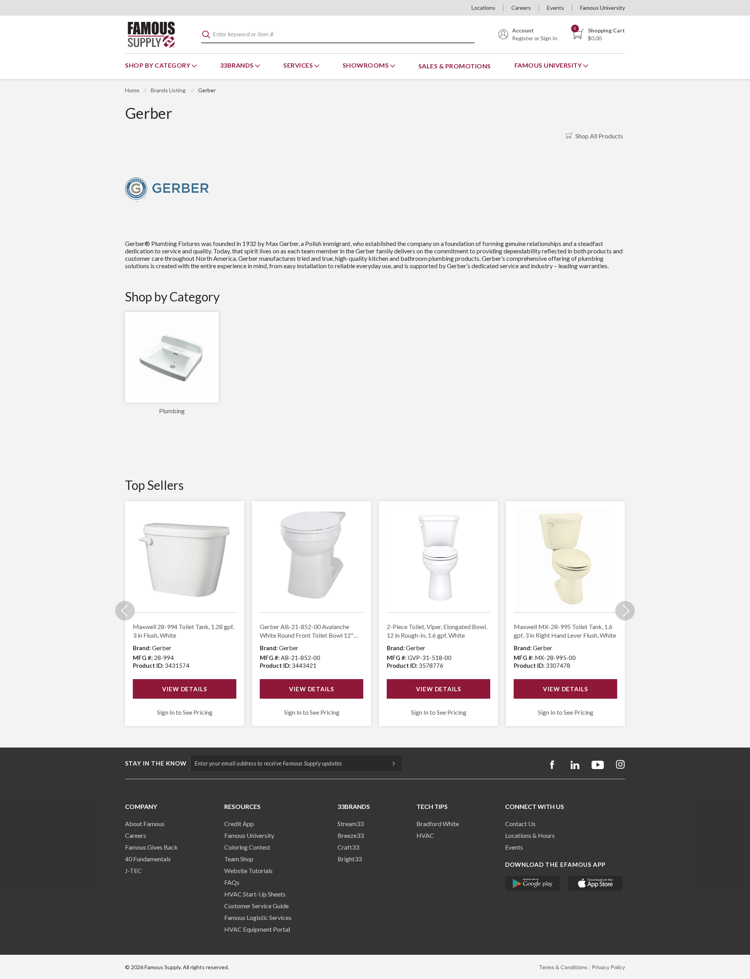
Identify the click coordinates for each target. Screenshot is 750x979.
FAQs (231, 882)
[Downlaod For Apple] (595, 883)
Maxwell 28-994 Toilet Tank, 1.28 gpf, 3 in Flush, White (183, 631)
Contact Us (520, 823)
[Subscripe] (390, 763)
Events (555, 7)
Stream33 (351, 823)
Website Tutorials (248, 870)
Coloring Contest (247, 847)
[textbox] (338, 34)
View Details (184, 688)
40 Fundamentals (148, 858)
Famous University (602, 7)
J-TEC (133, 870)
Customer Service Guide (256, 905)
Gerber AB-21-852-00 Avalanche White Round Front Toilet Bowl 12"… (309, 631)
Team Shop (239, 858)
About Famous (144, 823)
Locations (483, 7)
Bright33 (350, 858)
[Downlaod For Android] (532, 883)
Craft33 (348, 847)
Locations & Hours (530, 835)
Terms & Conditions (563, 967)
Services (298, 65)
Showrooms (366, 65)
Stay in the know (156, 763)
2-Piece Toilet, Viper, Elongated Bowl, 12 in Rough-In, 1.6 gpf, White (437, 631)
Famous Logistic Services (257, 917)
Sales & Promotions (454, 66)
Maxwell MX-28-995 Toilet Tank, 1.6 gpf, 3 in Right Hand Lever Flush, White (565, 631)
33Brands (237, 65)
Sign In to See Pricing (184, 712)
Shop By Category (158, 65)
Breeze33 (351, 835)
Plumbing (172, 410)
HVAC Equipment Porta (256, 929)
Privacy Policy (608, 967)
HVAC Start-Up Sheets (255, 894)
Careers (521, 7)
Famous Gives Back (151, 847)
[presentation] (125, 610)
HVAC (425, 835)
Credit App (239, 823)
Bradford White (437, 823)
